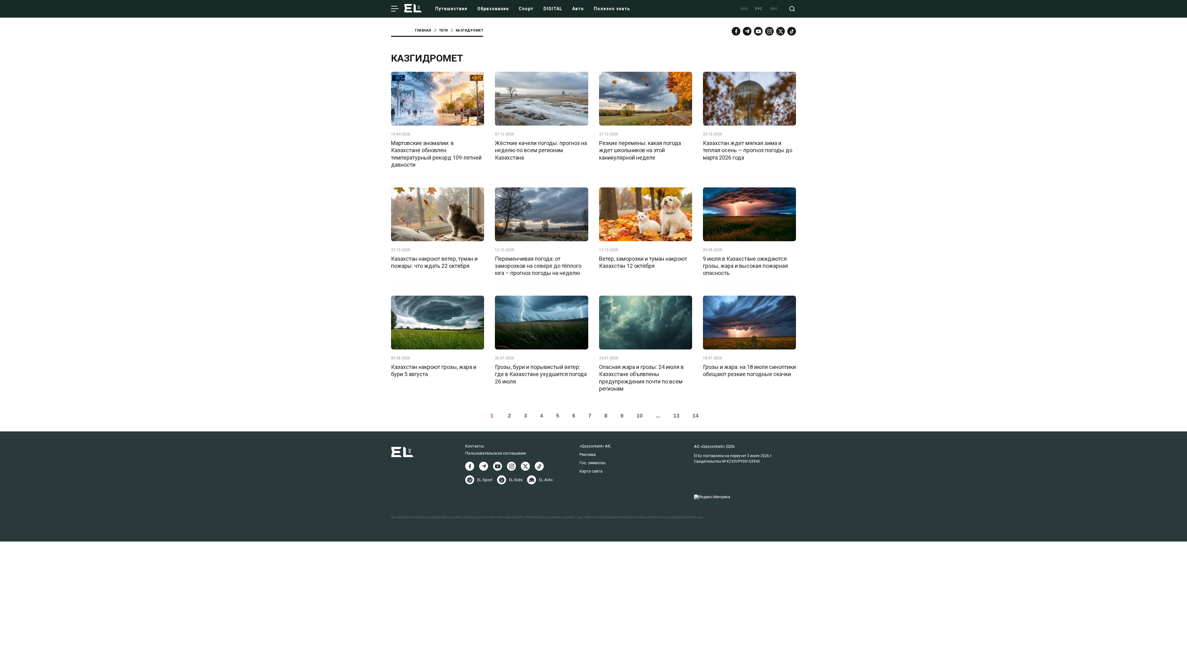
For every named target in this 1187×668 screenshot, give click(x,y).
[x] (780, 31)
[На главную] (413, 9)
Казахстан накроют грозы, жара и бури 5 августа (433, 370)
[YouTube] (758, 31)
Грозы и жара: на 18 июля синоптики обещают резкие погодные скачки (749, 370)
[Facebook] (736, 31)
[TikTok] (791, 31)
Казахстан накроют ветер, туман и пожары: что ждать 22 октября (434, 262)
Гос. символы (593, 462)
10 (639, 416)
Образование (493, 8)
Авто (578, 8)
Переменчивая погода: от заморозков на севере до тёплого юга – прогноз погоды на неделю (538, 265)
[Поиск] (792, 9)
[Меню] (395, 9)
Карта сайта (591, 471)
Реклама (588, 454)
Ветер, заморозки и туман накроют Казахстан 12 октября (643, 262)
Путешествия (451, 8)
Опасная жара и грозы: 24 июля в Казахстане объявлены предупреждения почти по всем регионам (641, 378)
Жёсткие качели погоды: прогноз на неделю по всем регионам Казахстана (541, 150)
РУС (759, 9)
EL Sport (484, 479)
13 (676, 416)
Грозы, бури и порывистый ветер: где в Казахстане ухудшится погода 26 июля (541, 374)
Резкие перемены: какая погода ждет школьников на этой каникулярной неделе (640, 150)
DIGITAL (552, 8)
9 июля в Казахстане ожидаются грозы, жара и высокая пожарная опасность (745, 265)
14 (695, 416)
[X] (525, 466)
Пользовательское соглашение (495, 453)
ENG (774, 9)
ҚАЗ (744, 9)
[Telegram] (747, 31)
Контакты (474, 446)
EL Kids (515, 479)
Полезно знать (612, 8)
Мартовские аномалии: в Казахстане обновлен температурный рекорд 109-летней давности (436, 154)
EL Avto (546, 479)
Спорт (526, 8)
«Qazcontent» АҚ (595, 446)
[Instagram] (769, 31)
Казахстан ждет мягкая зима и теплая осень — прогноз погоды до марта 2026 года (747, 150)
